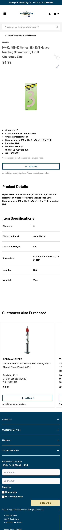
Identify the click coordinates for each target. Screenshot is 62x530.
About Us (7, 419)
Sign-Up (6, 487)
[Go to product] (27, 339)
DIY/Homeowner (14, 496)
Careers (6, 440)
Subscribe (45, 503)
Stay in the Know (10, 450)
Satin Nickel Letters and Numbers (22, 36)
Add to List (33, 166)
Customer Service (11, 430)
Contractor (11, 492)
